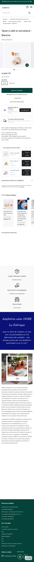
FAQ (3, 531)
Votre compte (5, 527)
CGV (3, 538)
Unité (4, 83)
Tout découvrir (25, 110)
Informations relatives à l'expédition (13, 180)
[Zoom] (27, 65)
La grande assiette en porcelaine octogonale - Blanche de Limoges (15, 170)
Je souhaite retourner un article (10, 529)
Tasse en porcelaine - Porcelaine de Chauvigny (15, 153)
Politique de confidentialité (8, 546)
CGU (3, 541)
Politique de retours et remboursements (12, 543)
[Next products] (30, 147)
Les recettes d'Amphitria (8, 519)
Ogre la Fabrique (7, 39)
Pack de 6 (12, 83)
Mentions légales (6, 536)
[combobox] (17, 13)
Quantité (4, 80)
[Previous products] (26, 147)
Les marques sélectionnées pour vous (11, 514)
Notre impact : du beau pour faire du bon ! (12, 512)
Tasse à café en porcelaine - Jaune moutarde (15, 161)
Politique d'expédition (7, 534)
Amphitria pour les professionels (10, 507)
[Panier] (27, 7)
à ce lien (22, 186)
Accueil (5, 19)
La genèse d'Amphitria (7, 509)
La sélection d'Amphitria (8, 516)
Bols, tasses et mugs (15, 21)
